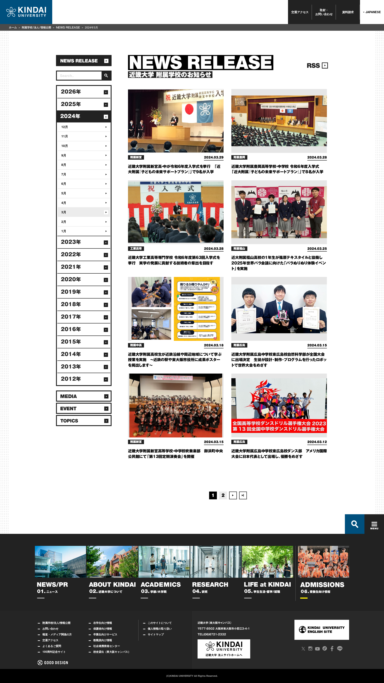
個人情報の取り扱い (160, 628)
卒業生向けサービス (105, 634)
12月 (64, 126)
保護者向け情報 (102, 628)
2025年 (71, 104)
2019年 (71, 291)
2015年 (71, 341)
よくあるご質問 (51, 646)
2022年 (71, 254)
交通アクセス (300, 12)
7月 (63, 174)
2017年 (71, 316)
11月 (64, 136)
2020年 (71, 279)
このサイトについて (160, 623)
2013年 (71, 366)
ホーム (13, 27)
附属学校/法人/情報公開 (36, 27)
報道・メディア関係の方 (57, 634)
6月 (63, 183)
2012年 (71, 378)
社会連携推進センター (106, 646)
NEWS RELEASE (68, 27)
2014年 (71, 354)
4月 (63, 202)
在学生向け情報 (102, 623)
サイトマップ (156, 634)
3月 (63, 212)
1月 (63, 231)
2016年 (71, 329)
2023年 (71, 242)
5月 (63, 193)
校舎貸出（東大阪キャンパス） (112, 652)
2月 (63, 221)
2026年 (71, 91)
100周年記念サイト (54, 652)
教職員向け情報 (102, 640)
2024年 (70, 116)
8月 (63, 164)
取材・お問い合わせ (324, 12)
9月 (63, 155)
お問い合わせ (50, 628)
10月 (64, 145)
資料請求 (348, 12)
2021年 (71, 266)
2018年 (71, 304)
